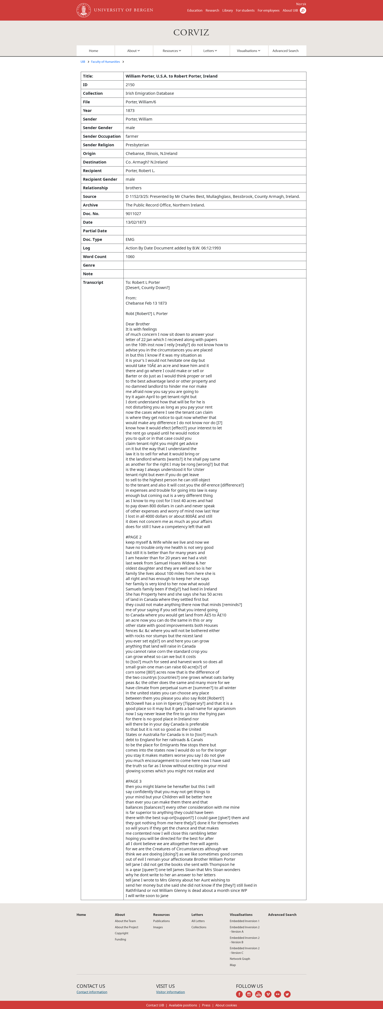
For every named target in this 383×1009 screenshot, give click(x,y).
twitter (288, 995)
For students (245, 10)
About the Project (126, 927)
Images (158, 927)
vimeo (269, 995)
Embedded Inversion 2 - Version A (245, 929)
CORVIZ (191, 33)
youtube (260, 995)
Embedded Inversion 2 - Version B (245, 940)
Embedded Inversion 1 (245, 921)
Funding (120, 939)
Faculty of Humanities (105, 62)
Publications (161, 921)
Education (194, 10)
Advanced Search (285, 50)
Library (227, 10)
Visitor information (170, 992)
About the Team (125, 921)
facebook (241, 995)
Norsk (301, 4)
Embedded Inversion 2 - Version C (245, 950)
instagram (250, 995)
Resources (170, 50)
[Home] (84, 10)
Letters (208, 50)
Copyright (121, 933)
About (132, 50)
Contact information (92, 992)
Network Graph (240, 959)
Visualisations (247, 50)
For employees (268, 10)
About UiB (290, 10)
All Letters (198, 921)
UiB (83, 62)
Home (93, 50)
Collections (199, 927)
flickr (279, 995)
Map (233, 965)
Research (212, 10)
